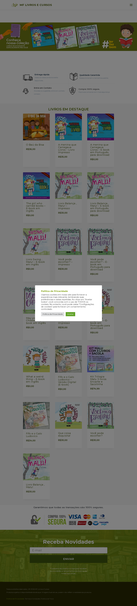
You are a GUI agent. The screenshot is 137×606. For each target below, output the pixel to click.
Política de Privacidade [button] (53, 314)
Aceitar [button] (70, 314)
